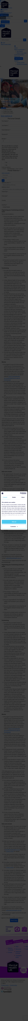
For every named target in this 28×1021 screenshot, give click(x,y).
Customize (13, 526)
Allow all (14, 521)
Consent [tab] (5, 497)
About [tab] (23, 497)
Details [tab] (14, 497)
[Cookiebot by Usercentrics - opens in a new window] (20, 493)
